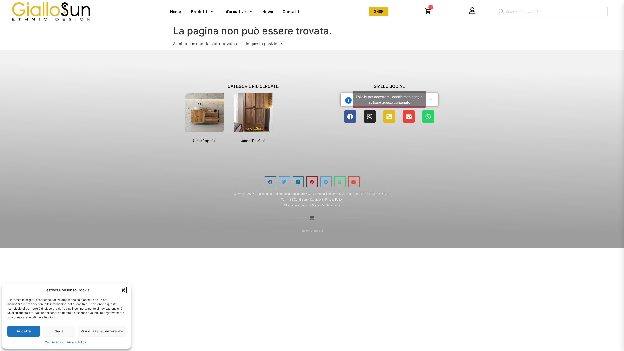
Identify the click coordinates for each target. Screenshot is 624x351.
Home (175, 11)
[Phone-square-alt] (389, 116)
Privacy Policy (76, 342)
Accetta (24, 331)
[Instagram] (370, 116)
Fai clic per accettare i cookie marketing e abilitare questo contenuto (389, 99)
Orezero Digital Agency (326, 205)
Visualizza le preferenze (101, 331)
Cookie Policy (54, 342)
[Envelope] (409, 116)
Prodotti (199, 11)
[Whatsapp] (428, 116)
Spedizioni (316, 199)
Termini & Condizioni (294, 199)
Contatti (291, 11)
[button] (123, 290)
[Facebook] (350, 116)
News (268, 11)
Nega (59, 331)
